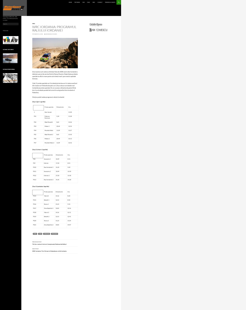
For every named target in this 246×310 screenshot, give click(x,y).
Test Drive (77, 2)
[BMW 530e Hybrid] (10, 58)
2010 (40, 233)
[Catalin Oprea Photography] (96, 25)
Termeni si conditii (110, 2)
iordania (46, 233)
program (54, 233)
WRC (94, 2)
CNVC (88, 2)
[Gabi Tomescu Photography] (98, 30)
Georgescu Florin (51, 34)
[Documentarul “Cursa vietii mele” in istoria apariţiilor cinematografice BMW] (10, 78)
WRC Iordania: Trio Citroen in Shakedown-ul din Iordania (49, 250)
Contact (100, 2)
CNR (83, 2)
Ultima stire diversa (9, 69)
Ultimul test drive (8, 49)
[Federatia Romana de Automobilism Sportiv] (10, 40)
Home (70, 2)
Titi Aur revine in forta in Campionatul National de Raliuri (49, 243)
